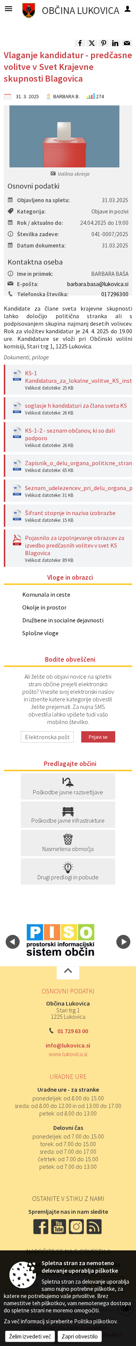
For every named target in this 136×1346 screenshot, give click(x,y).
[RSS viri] (95, 1226)
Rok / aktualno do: (40, 222)
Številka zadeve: (38, 234)
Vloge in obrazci (70, 577)
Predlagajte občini (70, 764)
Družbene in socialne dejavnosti (63, 620)
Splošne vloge (40, 633)
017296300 (114, 294)
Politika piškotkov (95, 1321)
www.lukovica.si (68, 1054)
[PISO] (61, 941)
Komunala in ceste (46, 594)
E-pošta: (28, 284)
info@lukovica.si (68, 1045)
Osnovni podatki (68, 991)
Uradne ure (68, 1076)
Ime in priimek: (35, 273)
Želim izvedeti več (30, 1336)
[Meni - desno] (127, 8)
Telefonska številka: (42, 294)
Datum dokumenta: (41, 245)
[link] (80, 43)
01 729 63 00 (72, 1031)
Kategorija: (31, 211)
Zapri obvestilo (80, 1336)
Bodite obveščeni (70, 659)
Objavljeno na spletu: (43, 200)
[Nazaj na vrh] (68, 972)
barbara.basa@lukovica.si (97, 284)
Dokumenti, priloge (26, 357)
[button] (13, 942)
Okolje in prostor (44, 607)
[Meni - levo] (8, 8)
